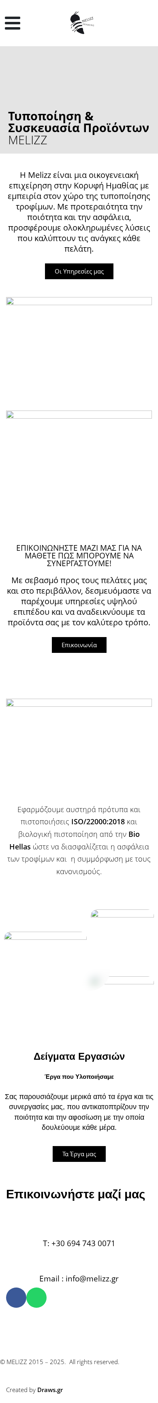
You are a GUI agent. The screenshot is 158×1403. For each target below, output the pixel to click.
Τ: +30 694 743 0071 (79, 1243)
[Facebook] (16, 1298)
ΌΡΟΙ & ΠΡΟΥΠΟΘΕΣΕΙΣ (44, 1323)
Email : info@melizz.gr (79, 1278)
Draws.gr (50, 1390)
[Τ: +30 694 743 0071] (79, 1223)
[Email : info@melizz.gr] (79, 1258)
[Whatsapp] (36, 1298)
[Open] (12, 23)
